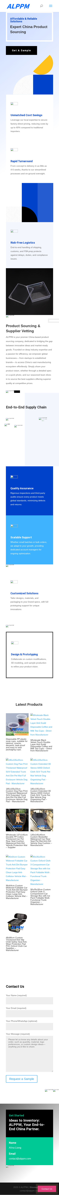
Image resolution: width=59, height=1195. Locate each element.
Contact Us (47, 1189)
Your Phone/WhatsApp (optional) (21, 1021)
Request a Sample (21, 1079)
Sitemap (34, 1187)
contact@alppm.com (20, 1158)
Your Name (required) (16, 995)
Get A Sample (21, 50)
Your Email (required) (16, 1008)
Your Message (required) (18, 1034)
